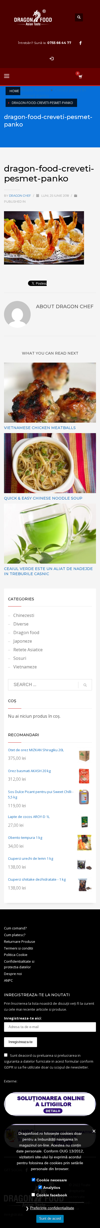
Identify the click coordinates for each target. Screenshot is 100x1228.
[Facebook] (81, 43)
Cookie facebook (51, 1195)
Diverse (21, 624)
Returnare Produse (19, 941)
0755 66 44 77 (59, 43)
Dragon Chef (20, 196)
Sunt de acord (50, 1218)
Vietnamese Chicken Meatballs (40, 427)
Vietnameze (25, 667)
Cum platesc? (14, 934)
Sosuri (19, 658)
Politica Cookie (15, 954)
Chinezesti (23, 615)
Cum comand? (15, 928)
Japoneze (22, 641)
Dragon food (26, 632)
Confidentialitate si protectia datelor (19, 964)
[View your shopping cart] (80, 76)
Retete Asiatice (35, 90)
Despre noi (13, 973)
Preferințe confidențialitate (52, 1208)
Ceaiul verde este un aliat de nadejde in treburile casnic (48, 571)
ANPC (8, 980)
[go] (85, 685)
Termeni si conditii (18, 948)
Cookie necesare (52, 1180)
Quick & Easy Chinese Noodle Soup (43, 498)
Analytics (51, 1187)
